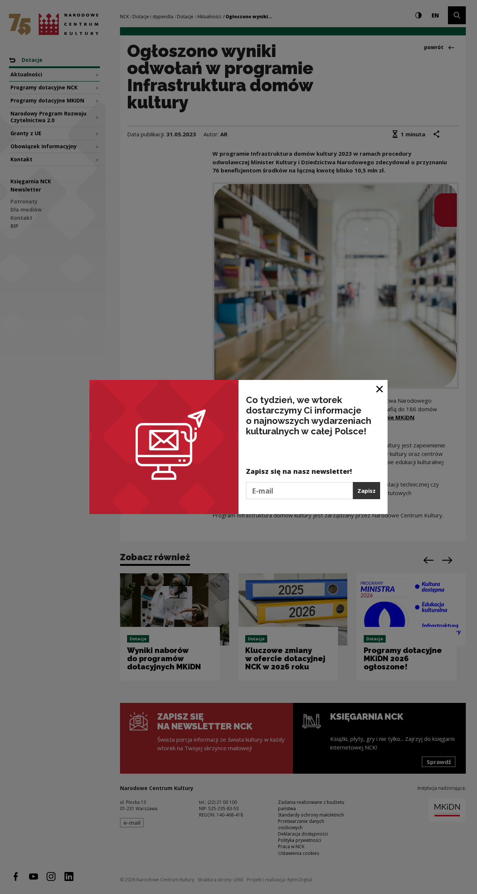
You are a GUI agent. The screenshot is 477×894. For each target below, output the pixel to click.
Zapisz (366, 490)
